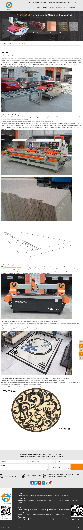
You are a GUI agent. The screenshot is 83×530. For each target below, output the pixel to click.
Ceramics (24, 43)
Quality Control (52, 500)
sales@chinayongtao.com (33, 475)
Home (32, 7)
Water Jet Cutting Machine (61, 495)
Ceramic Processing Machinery (26, 495)
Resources (59, 7)
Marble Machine (34, 509)
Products (38, 7)
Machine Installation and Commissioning (43, 514)
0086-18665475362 (39, 2)
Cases (28, 514)
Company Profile (22, 500)
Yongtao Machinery (11, 527)
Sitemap (71, 527)
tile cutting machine (24, 264)
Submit (77, 467)
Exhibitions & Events (64, 509)
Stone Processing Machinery (44, 495)
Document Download (35, 519)
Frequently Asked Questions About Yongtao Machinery (58, 519)
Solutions (52, 7)
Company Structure (64, 500)
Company (45, 7)
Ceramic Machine (22, 509)
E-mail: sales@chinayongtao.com (59, 2)
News (65, 7)
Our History (75, 500)
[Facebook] (81, 354)
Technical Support (22, 519)
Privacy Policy (78, 527)
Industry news (52, 509)
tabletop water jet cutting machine (12, 267)
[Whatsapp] (81, 342)
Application (17, 43)
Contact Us (72, 7)
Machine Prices (60, 514)
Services (31, 500)
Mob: (30, 2)
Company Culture (41, 500)
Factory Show (22, 502)
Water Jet (43, 509)
